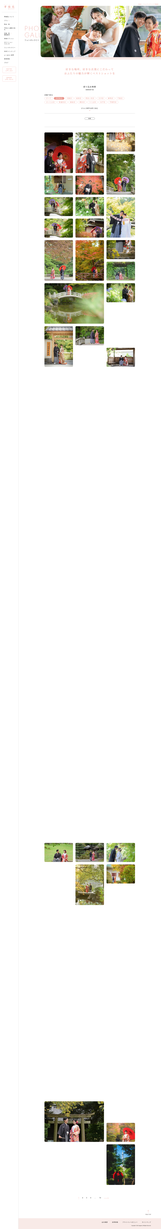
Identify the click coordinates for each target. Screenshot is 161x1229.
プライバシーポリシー (130, 1222)
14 (100, 1198)
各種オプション (9, 38)
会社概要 (105, 1222)
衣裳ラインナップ (9, 51)
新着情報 (7, 59)
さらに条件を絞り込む (89, 108)
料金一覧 (7, 24)
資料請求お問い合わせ (9, 78)
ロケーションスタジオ (8, 43)
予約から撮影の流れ (9, 28)
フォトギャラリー (9, 47)
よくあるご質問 (9, 55)
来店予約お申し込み (9, 69)
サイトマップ (146, 1222)
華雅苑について (9, 16)
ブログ (6, 62)
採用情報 (115, 1222)
